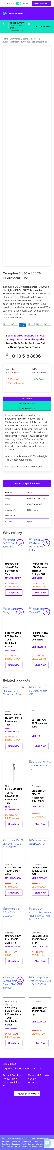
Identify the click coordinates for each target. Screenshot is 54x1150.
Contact (32, 1078)
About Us (33, 1082)
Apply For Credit (41, 3)
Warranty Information (39, 1075)
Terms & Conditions (27, 408)
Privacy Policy (10, 1078)
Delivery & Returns (27, 403)
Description (27, 399)
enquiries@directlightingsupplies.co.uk (22, 1068)
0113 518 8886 (26, 356)
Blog (5, 1085)
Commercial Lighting (19, 38)
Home (5, 38)
